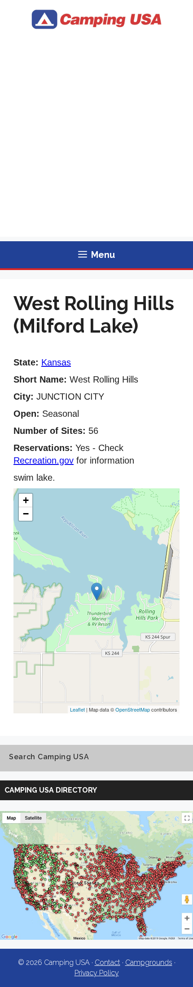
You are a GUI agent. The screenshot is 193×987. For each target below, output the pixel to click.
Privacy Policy (97, 973)
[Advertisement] (96, 140)
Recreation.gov (43, 460)
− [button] (26, 513)
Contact (107, 962)
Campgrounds (148, 962)
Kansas (56, 362)
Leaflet (77, 709)
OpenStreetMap (132, 709)
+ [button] (26, 500)
